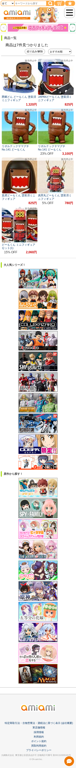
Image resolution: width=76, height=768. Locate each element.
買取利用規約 (38, 745)
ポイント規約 (38, 741)
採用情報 (39, 732)
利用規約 (39, 736)
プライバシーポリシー (38, 750)
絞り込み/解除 (35, 51)
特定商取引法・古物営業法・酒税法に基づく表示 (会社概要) (39, 723)
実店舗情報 (39, 727)
